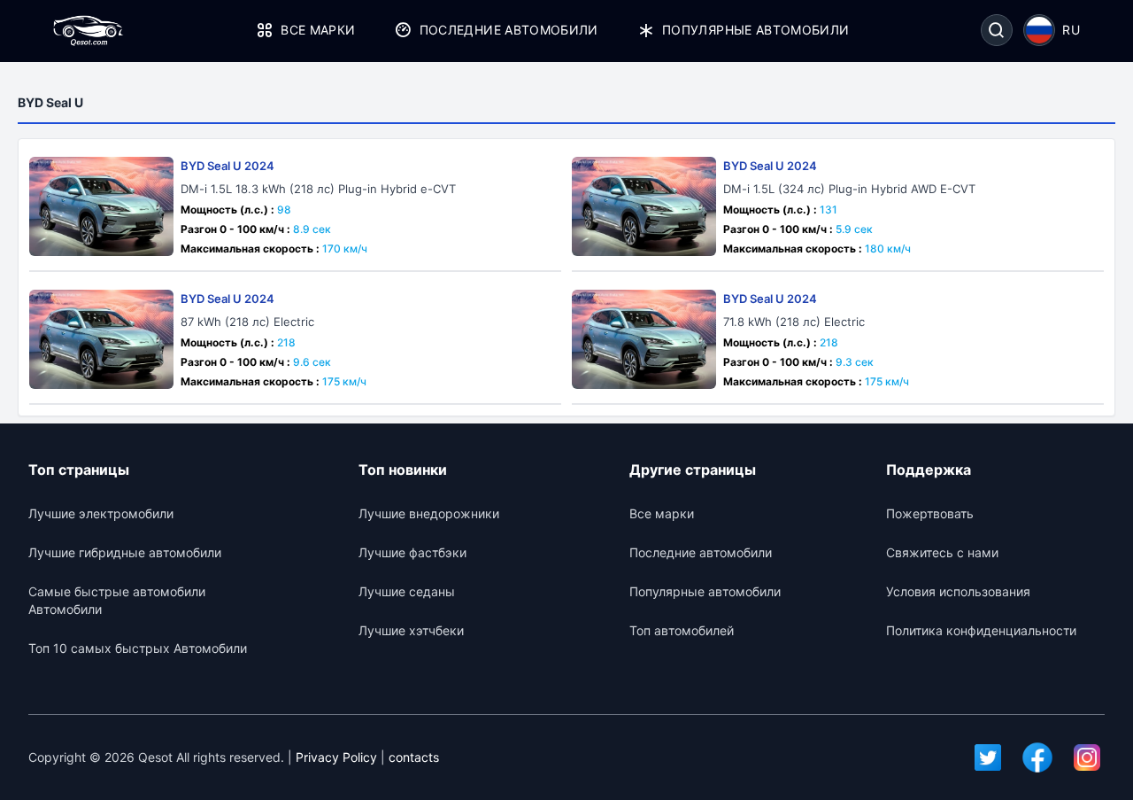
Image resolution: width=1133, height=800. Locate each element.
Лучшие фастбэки (412, 552)
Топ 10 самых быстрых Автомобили (137, 648)
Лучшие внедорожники (428, 513)
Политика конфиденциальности (981, 630)
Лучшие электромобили (100, 513)
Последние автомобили (508, 29)
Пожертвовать (930, 513)
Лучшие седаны (406, 591)
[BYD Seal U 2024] (101, 206)
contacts (414, 757)
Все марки (318, 29)
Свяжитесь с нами (942, 552)
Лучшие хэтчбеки (411, 630)
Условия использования (958, 591)
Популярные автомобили (755, 29)
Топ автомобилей (681, 630)
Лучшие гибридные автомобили (124, 552)
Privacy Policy (336, 757)
